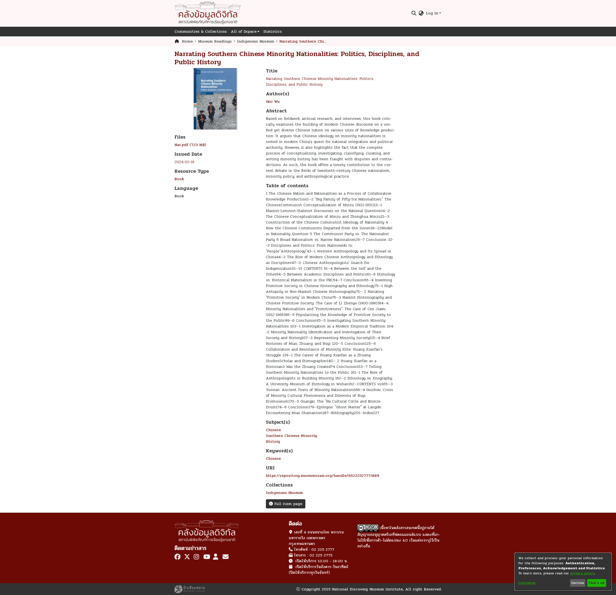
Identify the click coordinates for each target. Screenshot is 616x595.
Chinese (273, 430)
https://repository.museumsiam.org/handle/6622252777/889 (322, 476)
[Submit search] (414, 13)
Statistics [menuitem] (272, 31)
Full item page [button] (287, 504)
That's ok (596, 582)
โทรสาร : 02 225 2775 (313, 555)
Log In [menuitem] (432, 13)
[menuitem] (421, 13)
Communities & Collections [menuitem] (200, 31)
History (273, 441)
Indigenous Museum (255, 41)
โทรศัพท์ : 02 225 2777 (314, 549)
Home (187, 41)
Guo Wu (273, 101)
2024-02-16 (184, 162)
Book (179, 179)
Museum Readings (215, 41)
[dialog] (563, 571)
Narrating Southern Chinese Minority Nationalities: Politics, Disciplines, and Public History (320, 81)
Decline (577, 582)
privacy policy (582, 573)
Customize (526, 582)
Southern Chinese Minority (291, 436)
